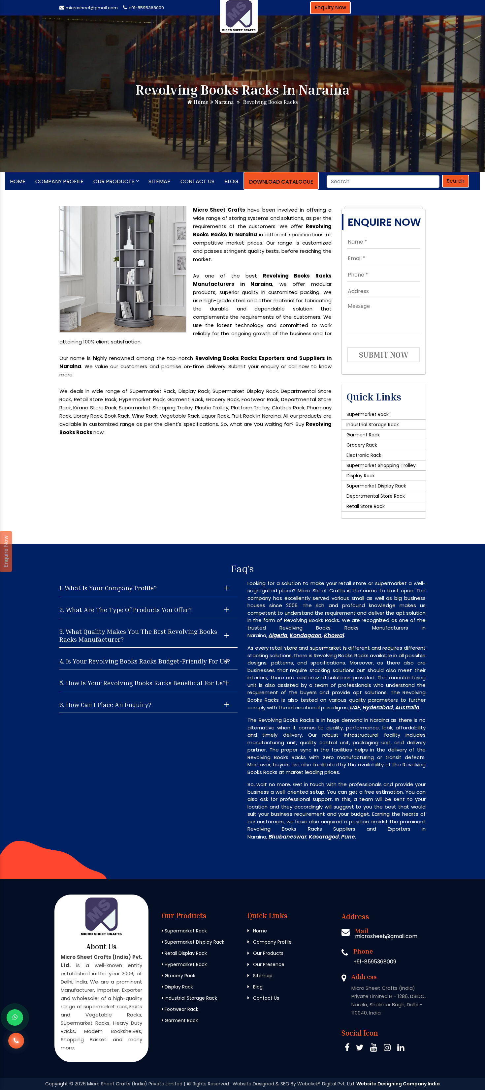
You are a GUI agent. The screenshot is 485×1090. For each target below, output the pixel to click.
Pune (348, 836)
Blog (231, 181)
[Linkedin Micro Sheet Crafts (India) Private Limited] (400, 1048)
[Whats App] (15, 1017)
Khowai (334, 635)
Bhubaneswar (288, 836)
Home (200, 102)
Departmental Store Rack (375, 496)
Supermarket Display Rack (376, 486)
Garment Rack (363, 434)
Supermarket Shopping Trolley (381, 465)
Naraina (223, 102)
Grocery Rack (361, 445)
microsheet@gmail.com (92, 8)
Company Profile (59, 181)
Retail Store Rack (365, 506)
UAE (355, 707)
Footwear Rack (180, 1009)
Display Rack (360, 475)
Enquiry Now (330, 7)
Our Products (114, 181)
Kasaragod (324, 836)
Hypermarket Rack (185, 964)
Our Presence (268, 964)
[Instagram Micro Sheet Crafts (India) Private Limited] (387, 1048)
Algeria (278, 635)
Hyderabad (378, 707)
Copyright (56, 1083)
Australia (407, 707)
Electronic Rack (363, 455)
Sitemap (159, 181)
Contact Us (197, 181)
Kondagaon (306, 635)
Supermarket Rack (367, 414)
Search (456, 180)
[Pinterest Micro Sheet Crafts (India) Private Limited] (373, 1048)
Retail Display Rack (185, 953)
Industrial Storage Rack (372, 424)
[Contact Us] (16, 1042)
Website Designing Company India (398, 1083)
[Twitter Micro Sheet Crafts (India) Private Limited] (360, 1048)
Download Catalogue (281, 182)
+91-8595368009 (146, 8)
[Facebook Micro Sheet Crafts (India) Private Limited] (347, 1048)
